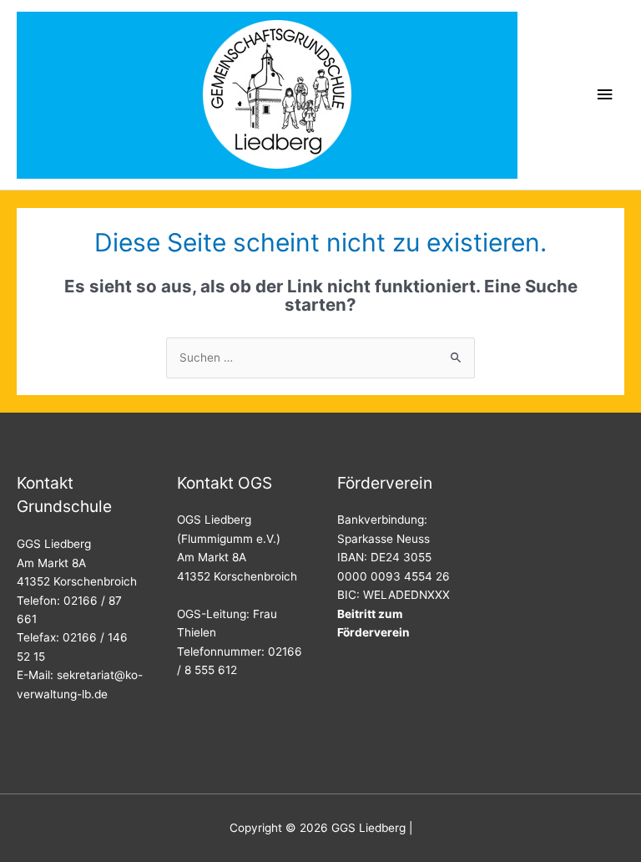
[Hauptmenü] (605, 94)
